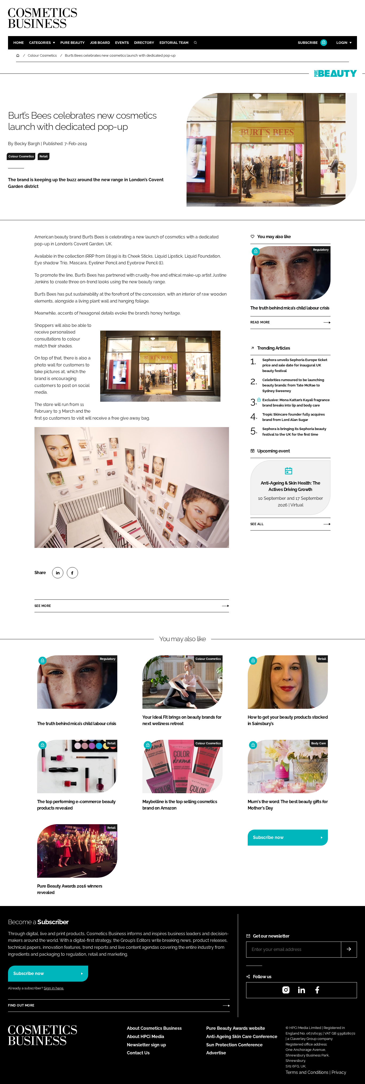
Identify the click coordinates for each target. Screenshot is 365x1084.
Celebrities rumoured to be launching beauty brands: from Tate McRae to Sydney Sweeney (293, 385)
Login (341, 43)
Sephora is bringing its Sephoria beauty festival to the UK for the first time (294, 431)
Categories (40, 43)
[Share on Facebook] (72, 572)
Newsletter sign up (146, 1044)
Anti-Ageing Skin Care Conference (241, 1036)
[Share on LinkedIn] (57, 572)
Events (122, 43)
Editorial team (174, 43)
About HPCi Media (145, 1036)
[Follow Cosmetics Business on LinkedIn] (301, 991)
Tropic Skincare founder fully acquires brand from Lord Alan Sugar (293, 417)
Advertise (216, 1052)
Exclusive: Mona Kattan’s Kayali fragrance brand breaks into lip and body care (296, 402)
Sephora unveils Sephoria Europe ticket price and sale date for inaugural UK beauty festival (294, 365)
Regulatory (321, 249)
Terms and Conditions (307, 1072)
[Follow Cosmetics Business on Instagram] (286, 991)
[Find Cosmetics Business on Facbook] (317, 991)
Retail (44, 156)
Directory (144, 43)
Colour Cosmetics (21, 156)
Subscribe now (268, 837)
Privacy (339, 1072)
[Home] (18, 55)
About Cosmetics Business (154, 1028)
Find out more (21, 1005)
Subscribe (308, 43)
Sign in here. (54, 988)
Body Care (318, 743)
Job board (100, 43)
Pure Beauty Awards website (235, 1028)
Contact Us (138, 1052)
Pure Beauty (72, 43)
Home (18, 43)
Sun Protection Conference (234, 1044)
